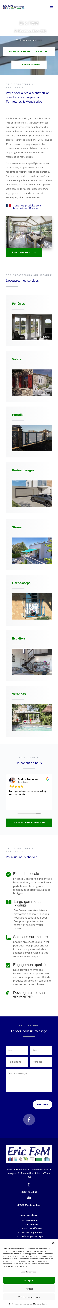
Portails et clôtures (31, 1228)
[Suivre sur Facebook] (29, 1119)
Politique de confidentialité (20, 1304)
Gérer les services (28, 1272)
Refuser (29, 1288)
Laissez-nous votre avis (29, 822)
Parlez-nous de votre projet (29, 51)
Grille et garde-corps (32, 1236)
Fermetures (31, 1224)
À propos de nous (24, 252)
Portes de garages (32, 1232)
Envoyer (42, 1104)
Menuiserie (32, 1220)
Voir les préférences (29, 1297)
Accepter (29, 1280)
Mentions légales (40, 1304)
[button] (53, 1242)
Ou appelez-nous (29, 64)
